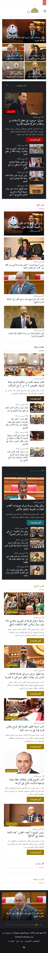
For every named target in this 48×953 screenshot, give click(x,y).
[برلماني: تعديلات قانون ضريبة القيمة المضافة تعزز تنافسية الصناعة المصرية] (24, 223)
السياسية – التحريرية (32, 941)
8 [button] (26, 924)
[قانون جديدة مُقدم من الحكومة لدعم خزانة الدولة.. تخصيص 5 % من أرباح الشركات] (13, 52)
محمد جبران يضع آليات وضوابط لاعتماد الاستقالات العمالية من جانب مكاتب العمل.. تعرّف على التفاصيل (17, 440)
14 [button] (13, 924)
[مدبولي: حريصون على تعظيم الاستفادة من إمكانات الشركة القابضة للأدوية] (24, 31)
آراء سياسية (21, 85)
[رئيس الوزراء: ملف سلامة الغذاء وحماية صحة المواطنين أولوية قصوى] (36, 176)
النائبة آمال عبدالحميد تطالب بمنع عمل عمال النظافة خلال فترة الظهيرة (17, 559)
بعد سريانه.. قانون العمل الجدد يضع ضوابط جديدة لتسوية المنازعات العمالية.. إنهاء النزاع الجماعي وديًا (17, 456)
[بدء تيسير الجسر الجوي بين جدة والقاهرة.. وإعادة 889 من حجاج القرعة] (13, 70)
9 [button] (24, 924)
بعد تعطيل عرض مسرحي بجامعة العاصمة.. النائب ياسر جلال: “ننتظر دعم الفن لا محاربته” (24, 676)
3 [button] (36, 924)
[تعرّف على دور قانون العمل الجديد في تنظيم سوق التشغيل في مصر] (37, 408)
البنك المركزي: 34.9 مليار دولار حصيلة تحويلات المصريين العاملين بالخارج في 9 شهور (16, 191)
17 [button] (7, 924)
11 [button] (19, 924)
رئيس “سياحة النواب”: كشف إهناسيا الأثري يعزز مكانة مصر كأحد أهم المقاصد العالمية (24, 266)
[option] (24, 49)
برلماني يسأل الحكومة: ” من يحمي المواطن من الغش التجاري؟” (17, 533)
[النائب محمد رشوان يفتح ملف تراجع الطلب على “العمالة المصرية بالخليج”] (24, 283)
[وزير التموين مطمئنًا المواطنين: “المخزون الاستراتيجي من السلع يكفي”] (36, 162)
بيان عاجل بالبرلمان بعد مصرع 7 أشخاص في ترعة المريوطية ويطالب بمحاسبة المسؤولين (36, 78)
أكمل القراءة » (34, 140)
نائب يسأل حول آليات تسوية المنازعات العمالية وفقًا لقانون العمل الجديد (16, 545)
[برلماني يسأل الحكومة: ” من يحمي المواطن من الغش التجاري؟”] (37, 532)
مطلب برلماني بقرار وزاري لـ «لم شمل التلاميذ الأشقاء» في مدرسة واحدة (17, 572)
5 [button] (32, 924)
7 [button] (28, 924)
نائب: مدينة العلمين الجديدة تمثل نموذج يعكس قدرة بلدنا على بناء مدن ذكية (25, 728)
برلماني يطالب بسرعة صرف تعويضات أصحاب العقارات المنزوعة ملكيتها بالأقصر (25, 508)
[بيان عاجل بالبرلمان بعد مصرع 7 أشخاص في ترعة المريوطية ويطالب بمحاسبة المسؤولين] (35, 70)
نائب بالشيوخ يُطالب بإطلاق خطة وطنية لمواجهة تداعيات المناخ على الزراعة (26, 781)
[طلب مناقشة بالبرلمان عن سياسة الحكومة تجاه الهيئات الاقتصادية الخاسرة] (24, 317)
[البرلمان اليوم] (33, 11)
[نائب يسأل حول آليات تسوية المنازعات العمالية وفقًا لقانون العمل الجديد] (37, 543)
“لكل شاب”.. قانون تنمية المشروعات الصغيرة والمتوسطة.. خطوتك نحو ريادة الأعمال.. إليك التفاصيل (16, 423)
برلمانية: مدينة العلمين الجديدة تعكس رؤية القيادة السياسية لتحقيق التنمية (35, 58)
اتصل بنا (11, 941)
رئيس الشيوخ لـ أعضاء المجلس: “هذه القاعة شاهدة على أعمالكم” (25, 834)
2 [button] (38, 924)
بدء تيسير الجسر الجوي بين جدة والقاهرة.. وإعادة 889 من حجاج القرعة (13, 76)
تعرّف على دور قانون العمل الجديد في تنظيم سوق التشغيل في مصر (16, 409)
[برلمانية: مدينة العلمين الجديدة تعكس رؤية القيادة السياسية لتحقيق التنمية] (35, 52)
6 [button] (30, 924)
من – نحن (19, 941)
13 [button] (15, 924)
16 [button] (9, 924)
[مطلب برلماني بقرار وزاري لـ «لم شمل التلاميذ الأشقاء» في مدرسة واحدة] (37, 570)
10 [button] (22, 924)
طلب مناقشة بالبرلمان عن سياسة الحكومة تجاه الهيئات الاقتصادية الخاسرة (26, 335)
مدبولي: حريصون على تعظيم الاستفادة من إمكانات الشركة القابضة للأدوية (25, 39)
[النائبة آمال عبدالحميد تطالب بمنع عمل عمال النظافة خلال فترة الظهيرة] (37, 556)
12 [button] (17, 924)
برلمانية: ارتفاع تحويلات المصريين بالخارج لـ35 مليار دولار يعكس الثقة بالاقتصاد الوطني (24, 623)
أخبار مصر (38, 85)
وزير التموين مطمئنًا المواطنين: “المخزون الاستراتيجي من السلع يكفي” (17, 165)
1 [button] (40, 924)
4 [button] (34, 925)
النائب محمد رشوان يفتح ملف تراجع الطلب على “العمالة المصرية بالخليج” (25, 300)
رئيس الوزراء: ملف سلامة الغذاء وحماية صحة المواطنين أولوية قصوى (16, 178)
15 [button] (11, 924)
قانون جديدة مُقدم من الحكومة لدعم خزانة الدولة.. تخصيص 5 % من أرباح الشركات (13, 60)
